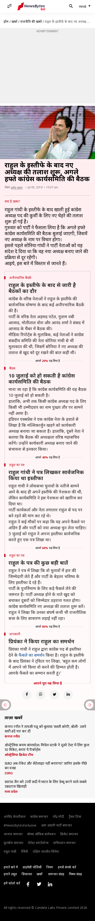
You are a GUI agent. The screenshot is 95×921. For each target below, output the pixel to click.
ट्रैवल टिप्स (75, 816)
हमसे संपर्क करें (67, 867)
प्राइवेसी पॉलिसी (32, 867)
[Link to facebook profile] (27, 884)
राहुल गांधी (10, 851)
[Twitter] (54, 694)
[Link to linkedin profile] (50, 884)
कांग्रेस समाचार (39, 816)
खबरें (14, 21)
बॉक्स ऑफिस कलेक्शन (41, 834)
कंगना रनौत (12, 736)
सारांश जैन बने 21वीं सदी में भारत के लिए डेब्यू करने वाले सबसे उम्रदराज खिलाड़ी (45, 784)
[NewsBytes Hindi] (31, 6)
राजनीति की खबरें (31, 21)
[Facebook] (26, 694)
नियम (49, 867)
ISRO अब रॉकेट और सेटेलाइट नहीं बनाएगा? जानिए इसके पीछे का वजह (46, 766)
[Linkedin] (68, 694)
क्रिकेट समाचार (69, 834)
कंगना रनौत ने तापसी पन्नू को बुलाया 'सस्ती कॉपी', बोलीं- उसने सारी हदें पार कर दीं (45, 729)
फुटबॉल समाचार (13, 843)
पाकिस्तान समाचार (64, 843)
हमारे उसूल (10, 874)
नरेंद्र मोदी (58, 816)
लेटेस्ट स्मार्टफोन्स (38, 843)
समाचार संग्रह (56, 874)
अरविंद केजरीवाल (15, 816)
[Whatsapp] (40, 694)
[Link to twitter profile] (39, 884)
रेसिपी (24, 851)
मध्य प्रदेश (11, 791)
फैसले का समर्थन (32, 655)
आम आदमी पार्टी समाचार (56, 825)
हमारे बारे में (11, 867)
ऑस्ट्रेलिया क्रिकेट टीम (19, 755)
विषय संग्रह (75, 874)
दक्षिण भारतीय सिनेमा (46, 851)
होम (6, 21)
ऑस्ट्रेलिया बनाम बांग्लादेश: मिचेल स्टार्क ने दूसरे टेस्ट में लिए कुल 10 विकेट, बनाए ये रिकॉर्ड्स (47, 747)
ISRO (9, 773)
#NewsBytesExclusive (20, 825)
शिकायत (27, 874)
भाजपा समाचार (13, 834)
